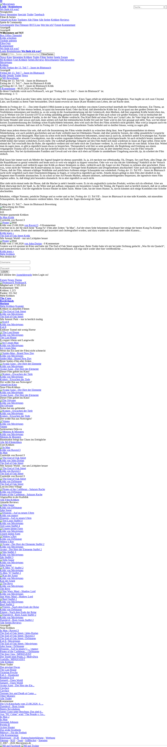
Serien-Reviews (36, 59)
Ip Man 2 (4, 716)
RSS (12, 740)
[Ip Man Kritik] (4, 222)
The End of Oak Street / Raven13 (17, 635)
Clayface (4, 688)
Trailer (30, 14)
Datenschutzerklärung (32, 737)
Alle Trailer (6, 698)
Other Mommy (7, 696)
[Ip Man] (5, 447)
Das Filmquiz (22, 25)
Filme (43, 57)
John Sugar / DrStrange (12, 646)
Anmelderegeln (24, 274)
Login (3, 51)
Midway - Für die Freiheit (13, 732)
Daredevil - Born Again (12, 706)
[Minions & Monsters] (12, 431)
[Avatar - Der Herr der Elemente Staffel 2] (22, 544)
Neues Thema (15, 280)
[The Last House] (9, 332)
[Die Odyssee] (8, 400)
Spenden (42, 740)
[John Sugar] (7, 505)
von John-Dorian (33, 243)
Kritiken (55, 19)
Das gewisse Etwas (10, 667)
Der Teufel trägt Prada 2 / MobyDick (19, 656)
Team (20, 740)
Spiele (57, 57)
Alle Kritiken (7, 662)
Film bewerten (67, 59)
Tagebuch (39, 14)
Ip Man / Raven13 (9, 630)
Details (10, 75)
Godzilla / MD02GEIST (12, 659)
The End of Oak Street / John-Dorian (19, 633)
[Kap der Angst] (9, 575)
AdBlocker (30, 740)
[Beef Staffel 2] (8, 599)
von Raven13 (31, 225)
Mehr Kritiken (7, 254)
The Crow (5, 298)
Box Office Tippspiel (11, 35)
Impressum (5, 737)
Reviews (64, 19)
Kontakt (19, 306)
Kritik (3, 75)
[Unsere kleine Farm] (11, 528)
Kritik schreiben (8, 38)
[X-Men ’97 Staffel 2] (11, 567)
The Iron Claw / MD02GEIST (15, 654)
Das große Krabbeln (10, 730)
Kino (9, 57)
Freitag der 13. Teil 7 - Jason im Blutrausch (22, 72)
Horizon (4, 303)
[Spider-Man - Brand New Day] (17, 353)
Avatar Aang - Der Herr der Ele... (17, 685)
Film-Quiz (5, 43)
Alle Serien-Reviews (10, 622)
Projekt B (5, 724)
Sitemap (4, 740)
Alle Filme (32, 19)
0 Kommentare (7, 88)
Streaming (12, 14)
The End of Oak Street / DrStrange (18, 638)
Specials (22, 14)
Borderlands (7, 301)
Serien (50, 57)
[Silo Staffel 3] (8, 552)
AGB (16, 737)
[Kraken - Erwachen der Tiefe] (16, 374)
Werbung (50, 737)
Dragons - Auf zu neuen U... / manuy (19, 648)
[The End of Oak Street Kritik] (4, 241)
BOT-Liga (34, 25)
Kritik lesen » (7, 233)
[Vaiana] (5, 421)
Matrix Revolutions (10, 709)
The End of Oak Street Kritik (15, 235)
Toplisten (22, 19)
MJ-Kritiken (6, 59)
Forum (57, 25)
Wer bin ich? (47, 25)
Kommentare (68, 25)
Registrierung (14, 51)
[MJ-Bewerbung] (9, 78)
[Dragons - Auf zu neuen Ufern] (17, 512)
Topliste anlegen (8, 40)
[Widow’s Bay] (8, 536)
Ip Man (4, 719)
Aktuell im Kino (8, 19)
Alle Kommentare (9, 735)
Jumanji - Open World (11, 680)
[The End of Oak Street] (13, 311)
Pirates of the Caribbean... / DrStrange (19, 651)
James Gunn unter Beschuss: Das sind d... (21, 711)
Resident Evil (7, 677)
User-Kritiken (20, 59)
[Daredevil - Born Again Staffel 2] (18, 614)
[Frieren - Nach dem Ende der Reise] (19, 607)
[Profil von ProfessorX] (7, 282)
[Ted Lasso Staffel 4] (11, 520)
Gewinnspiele (7, 25)
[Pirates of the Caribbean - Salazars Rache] (22, 489)
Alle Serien (44, 19)
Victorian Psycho (9, 672)
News (3, 14)
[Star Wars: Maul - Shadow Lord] (18, 591)
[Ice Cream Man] (9, 342)
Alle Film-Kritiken (9, 499)
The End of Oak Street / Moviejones (18, 643)
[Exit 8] (4, 321)
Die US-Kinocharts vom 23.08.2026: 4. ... (21, 703)
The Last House (8, 669)
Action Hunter (7, 727)
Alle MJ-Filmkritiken (11, 442)
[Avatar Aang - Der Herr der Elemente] (20, 363)
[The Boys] (6, 583)
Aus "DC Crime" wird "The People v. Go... (22, 714)
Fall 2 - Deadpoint (9, 675)
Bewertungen (52, 59)
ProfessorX (20, 282)
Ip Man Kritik (7, 217)
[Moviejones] (7, 4)
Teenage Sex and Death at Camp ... (18, 693)
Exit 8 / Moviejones (10, 641)
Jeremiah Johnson (9, 722)
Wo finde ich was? (9, 9)
